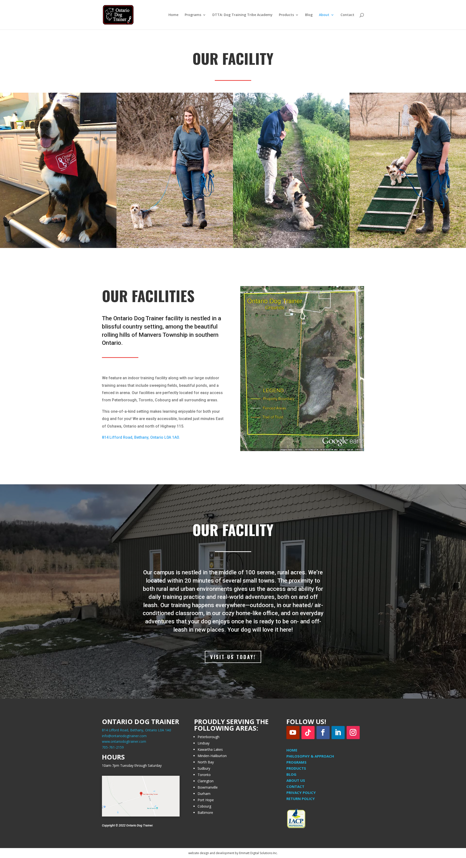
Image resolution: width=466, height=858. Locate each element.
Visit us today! (233, 656)
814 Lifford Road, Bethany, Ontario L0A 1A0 (136, 730)
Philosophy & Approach (310, 756)
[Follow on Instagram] (353, 732)
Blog (309, 15)
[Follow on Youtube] (293, 732)
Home (173, 15)
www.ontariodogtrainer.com (124, 741)
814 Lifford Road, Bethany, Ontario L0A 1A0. (141, 437)
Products (286, 15)
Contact (347, 15)
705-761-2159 (113, 747)
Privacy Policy (301, 792)
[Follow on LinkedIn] (338, 732)
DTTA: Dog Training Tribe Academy (242, 15)
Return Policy (300, 798)
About (324, 15)
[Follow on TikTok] (308, 732)
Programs (193, 15)
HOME (291, 750)
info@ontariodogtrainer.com (124, 736)
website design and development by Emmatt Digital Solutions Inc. (233, 853)
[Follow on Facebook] (323, 732)
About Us (295, 780)
